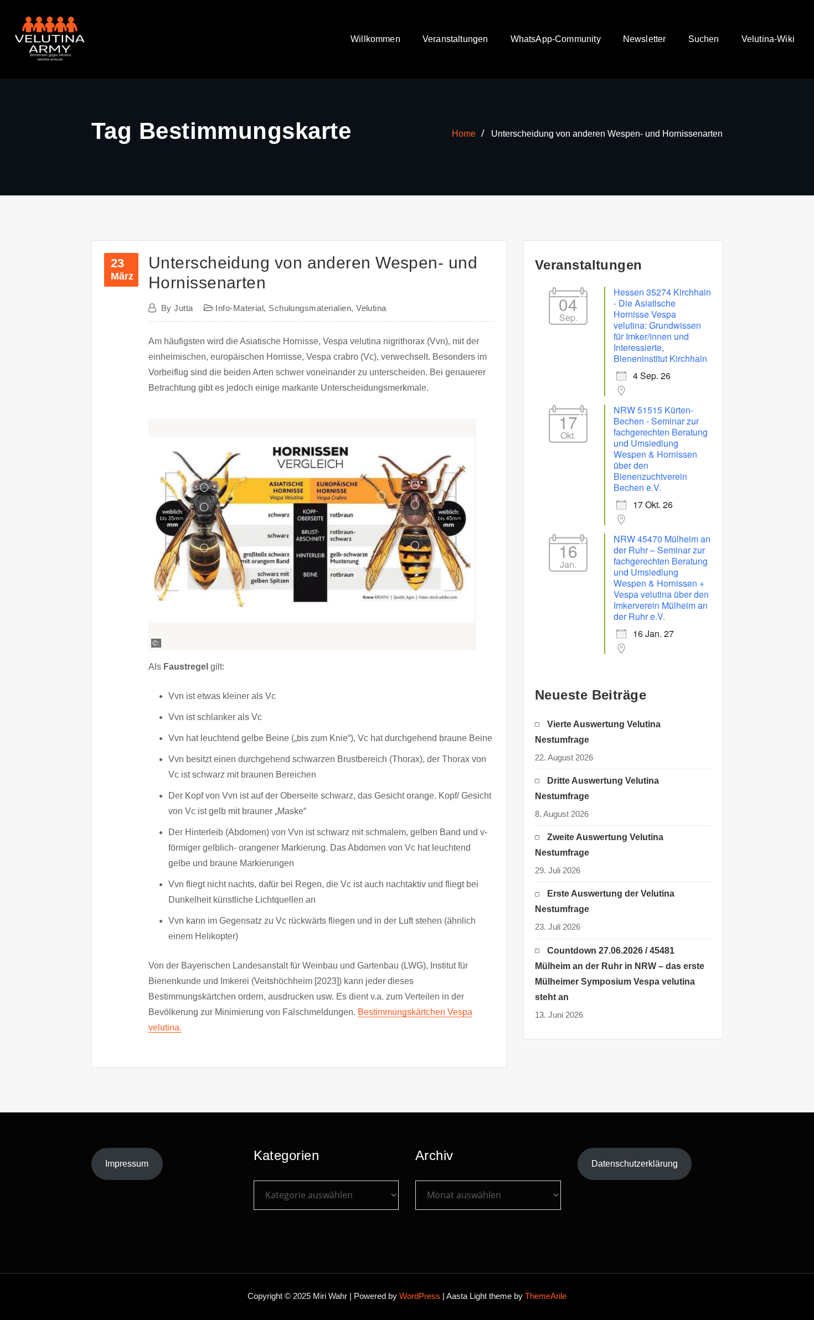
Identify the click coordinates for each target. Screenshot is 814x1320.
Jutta (177, 308)
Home (464, 133)
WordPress (419, 1296)
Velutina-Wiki (768, 39)
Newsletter (644, 39)
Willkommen (375, 39)
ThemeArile (545, 1296)
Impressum (126, 1163)
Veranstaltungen (455, 39)
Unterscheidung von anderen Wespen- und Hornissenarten (607, 133)
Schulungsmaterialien (310, 308)
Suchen (703, 39)
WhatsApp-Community (556, 39)
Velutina (371, 308)
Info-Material (239, 308)
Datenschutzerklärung (634, 1163)
